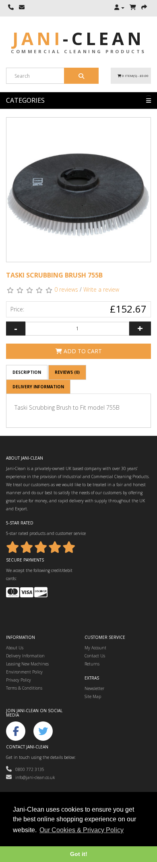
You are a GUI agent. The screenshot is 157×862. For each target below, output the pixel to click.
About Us (14, 648)
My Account (95, 648)
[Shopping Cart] (133, 7)
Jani (78, 38)
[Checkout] (144, 7)
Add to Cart (82, 351)
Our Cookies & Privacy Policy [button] (81, 830)
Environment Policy (24, 672)
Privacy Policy (18, 680)
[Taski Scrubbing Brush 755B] (78, 189)
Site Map (93, 696)
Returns (92, 664)
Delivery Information (38, 387)
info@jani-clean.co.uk (33, 777)
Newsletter (94, 688)
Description (26, 372)
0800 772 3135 (28, 769)
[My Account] (119, 7)
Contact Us (95, 656)
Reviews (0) (67, 372)
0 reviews (66, 289)
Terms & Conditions (24, 688)
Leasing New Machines (27, 664)
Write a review (101, 289)
